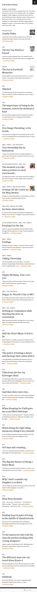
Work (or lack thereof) (19, 186)
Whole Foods (5, 206)
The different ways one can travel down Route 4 (16, 558)
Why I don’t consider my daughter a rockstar (15, 480)
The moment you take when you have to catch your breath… (14, 170)
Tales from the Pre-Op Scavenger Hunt (13, 373)
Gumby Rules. (9, 33)
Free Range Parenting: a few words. (16, 129)
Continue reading (7, 41)
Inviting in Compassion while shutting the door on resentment (17, 313)
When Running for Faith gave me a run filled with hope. (17, 409)
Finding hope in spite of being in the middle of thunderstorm (18, 516)
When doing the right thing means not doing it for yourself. (18, 429)
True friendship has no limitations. (13, 149)
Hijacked (6, 88)
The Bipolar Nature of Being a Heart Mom (17, 463)
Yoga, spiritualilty (18, 144)
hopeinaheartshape (10, 4)
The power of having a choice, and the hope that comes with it (18, 354)
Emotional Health (7, 30)
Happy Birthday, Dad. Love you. (16, 276)
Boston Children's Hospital (10, 164)
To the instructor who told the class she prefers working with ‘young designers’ (17, 537)
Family (4, 144)
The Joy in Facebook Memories (12, 70)
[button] (34, 2)
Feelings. (6, 241)
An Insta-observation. (13, 209)
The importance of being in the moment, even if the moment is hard (18, 108)
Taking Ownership (11, 258)
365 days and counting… (14, 447)
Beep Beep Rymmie (12, 498)
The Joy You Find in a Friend (13, 51)
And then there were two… (15, 391)
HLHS (3, 47)
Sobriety (4, 66)
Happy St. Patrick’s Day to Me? (18, 294)
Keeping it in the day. (13, 225)
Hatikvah (7, 576)
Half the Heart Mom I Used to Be (17, 334)
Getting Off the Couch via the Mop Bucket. (15, 191)
